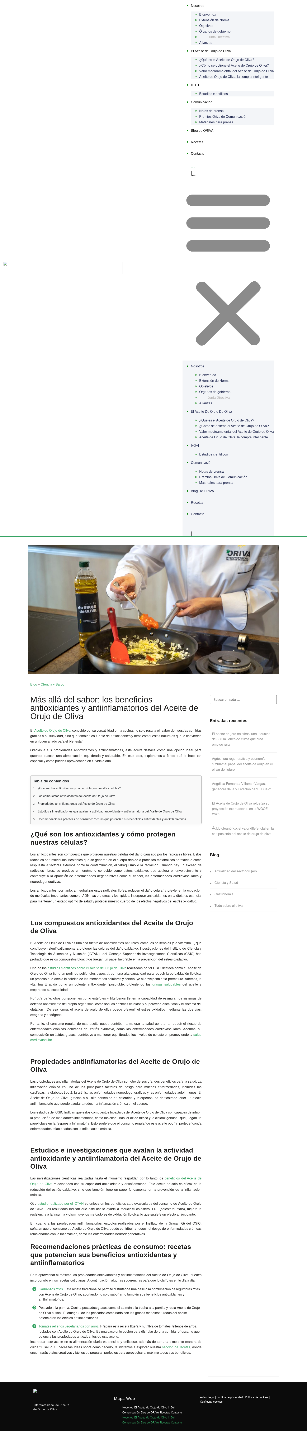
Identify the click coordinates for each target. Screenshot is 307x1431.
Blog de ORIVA (202, 130)
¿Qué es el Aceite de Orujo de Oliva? (226, 60)
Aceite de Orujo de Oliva (52, 730)
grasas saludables (166, 984)
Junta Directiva (219, 37)
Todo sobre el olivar (229, 905)
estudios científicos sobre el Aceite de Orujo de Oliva (87, 967)
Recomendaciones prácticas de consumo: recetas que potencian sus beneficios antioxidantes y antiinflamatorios (112, 819)
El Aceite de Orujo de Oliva (211, 51)
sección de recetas (176, 1347)
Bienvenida (207, 14)
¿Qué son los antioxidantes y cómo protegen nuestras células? (79, 788)
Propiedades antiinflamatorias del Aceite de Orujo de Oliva (76, 803)
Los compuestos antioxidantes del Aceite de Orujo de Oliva (76, 796)
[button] (228, 268)
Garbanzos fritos (51, 1289)
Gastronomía (223, 894)
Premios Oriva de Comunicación (223, 116)
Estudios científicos (213, 94)
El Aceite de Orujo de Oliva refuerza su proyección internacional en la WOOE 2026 (240, 808)
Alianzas (205, 42)
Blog (33, 684)
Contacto (197, 153)
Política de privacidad (230, 1397)
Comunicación (201, 102)
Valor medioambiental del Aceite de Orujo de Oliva (236, 71)
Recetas (197, 142)
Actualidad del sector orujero (235, 871)
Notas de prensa (211, 111)
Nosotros (197, 6)
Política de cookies (256, 1397)
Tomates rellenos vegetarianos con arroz (69, 1326)
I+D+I (195, 85)
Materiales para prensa (216, 122)
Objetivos (206, 26)
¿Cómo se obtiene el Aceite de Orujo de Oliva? (234, 65)
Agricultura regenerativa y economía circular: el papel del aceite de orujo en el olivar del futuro (242, 764)
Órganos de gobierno (215, 31)
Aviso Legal (207, 1397)
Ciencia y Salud (52, 684)
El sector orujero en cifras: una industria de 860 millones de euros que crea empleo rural (241, 739)
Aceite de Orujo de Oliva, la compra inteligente (233, 76)
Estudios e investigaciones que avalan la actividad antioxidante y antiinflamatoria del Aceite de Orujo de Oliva (110, 811)
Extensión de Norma (214, 20)
